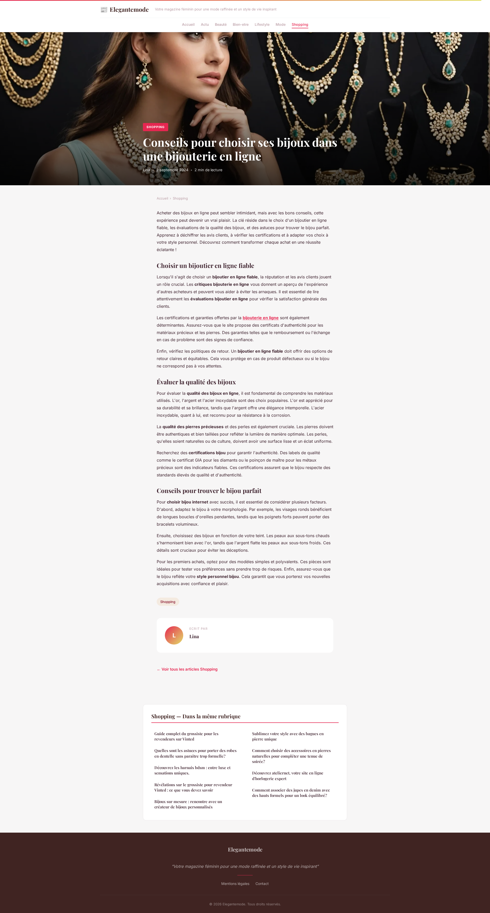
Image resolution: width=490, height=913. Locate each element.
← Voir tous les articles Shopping (187, 669)
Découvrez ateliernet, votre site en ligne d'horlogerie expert (287, 775)
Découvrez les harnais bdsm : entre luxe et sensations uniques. (192, 770)
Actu (205, 24)
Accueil (188, 24)
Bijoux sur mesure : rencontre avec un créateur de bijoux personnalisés (188, 804)
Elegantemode (124, 9)
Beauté (221, 24)
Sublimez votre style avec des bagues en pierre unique (288, 736)
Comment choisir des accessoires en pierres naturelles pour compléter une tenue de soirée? (291, 756)
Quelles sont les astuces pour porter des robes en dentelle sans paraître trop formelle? (195, 753)
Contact (262, 883)
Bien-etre (241, 24)
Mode (281, 24)
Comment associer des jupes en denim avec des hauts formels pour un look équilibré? (291, 792)
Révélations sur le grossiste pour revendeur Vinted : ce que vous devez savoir (193, 787)
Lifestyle (262, 24)
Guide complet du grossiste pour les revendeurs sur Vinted (186, 736)
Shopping (300, 24)
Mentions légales (235, 883)
